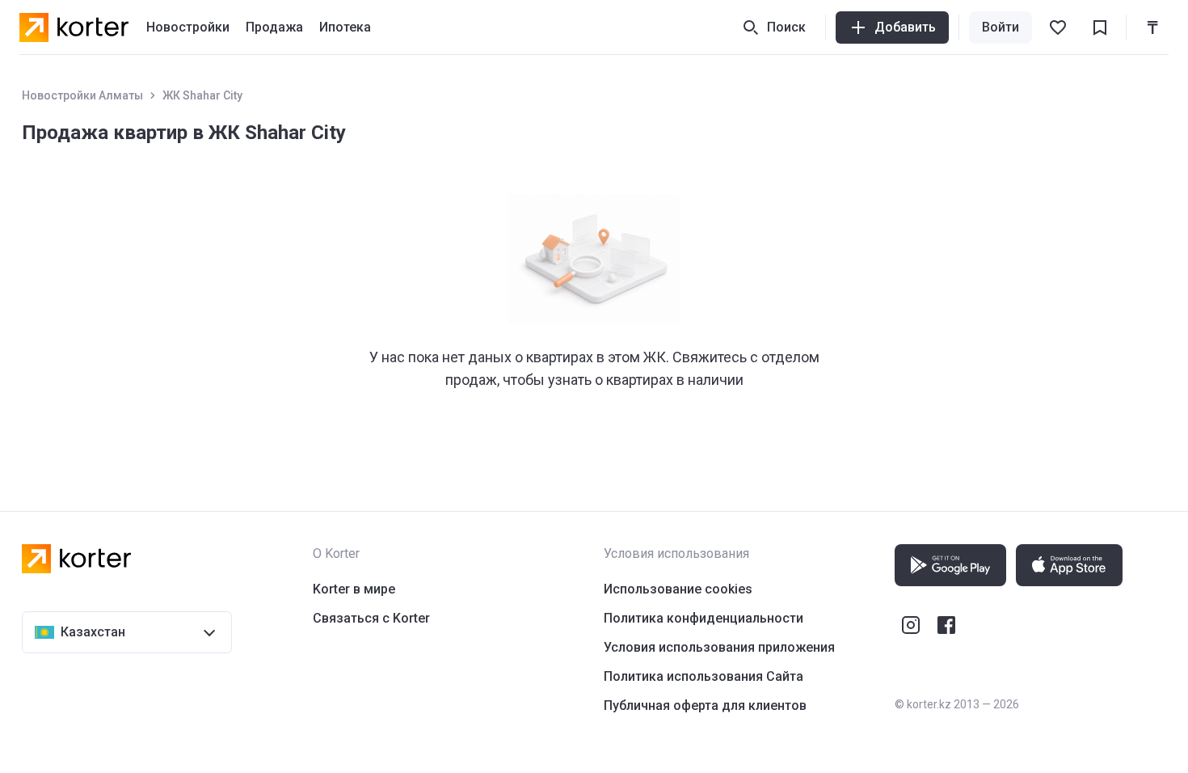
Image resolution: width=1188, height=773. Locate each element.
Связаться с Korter (371, 618)
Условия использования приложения (719, 647)
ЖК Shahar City (202, 95)
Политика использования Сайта (703, 676)
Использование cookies (678, 589)
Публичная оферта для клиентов (705, 705)
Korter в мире (354, 589)
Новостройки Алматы (82, 95)
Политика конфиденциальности (703, 618)
